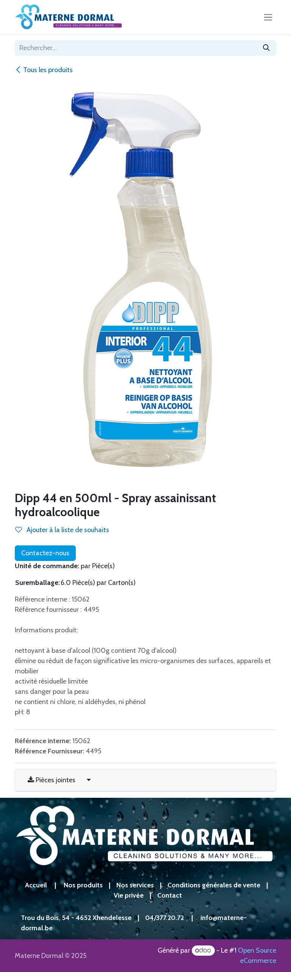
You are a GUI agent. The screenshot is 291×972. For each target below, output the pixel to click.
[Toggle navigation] (268, 17)
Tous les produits (48, 70)
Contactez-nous (45, 553)
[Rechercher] (266, 48)
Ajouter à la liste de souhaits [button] (67, 530)
